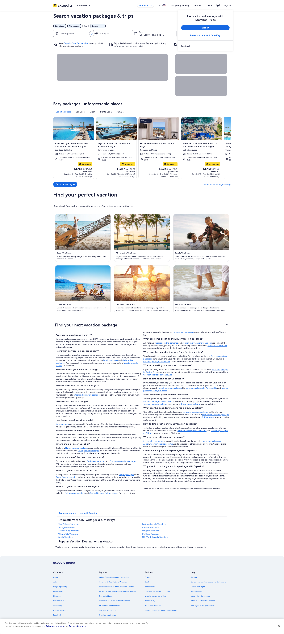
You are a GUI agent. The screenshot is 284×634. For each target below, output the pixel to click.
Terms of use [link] (150, 586)
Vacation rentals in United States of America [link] (116, 586)
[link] (205, 46)
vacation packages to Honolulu (157, 401)
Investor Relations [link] (60, 601)
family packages (110, 360)
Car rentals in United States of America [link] (114, 601)
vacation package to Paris (155, 404)
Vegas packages (126, 474)
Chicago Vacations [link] (66, 527)
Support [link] (194, 577)
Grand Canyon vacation (66, 477)
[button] (142, 325)
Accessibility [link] (150, 601)
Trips (209, 5)
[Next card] (227, 148)
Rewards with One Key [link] (108, 610)
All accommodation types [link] (109, 605)
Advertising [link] (57, 605)
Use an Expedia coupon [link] (200, 596)
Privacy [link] (148, 577)
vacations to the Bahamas (166, 343)
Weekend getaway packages (87, 394)
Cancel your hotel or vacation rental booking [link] (208, 582)
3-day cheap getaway (191, 404)
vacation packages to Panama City (201, 388)
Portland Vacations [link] (150, 534)
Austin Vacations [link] (65, 537)
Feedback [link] (57, 615)
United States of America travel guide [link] (114, 577)
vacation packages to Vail (161, 444)
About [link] (55, 577)
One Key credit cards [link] (107, 615)
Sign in (227, 5)
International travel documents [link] (203, 601)
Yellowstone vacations (75, 493)
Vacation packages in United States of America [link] (117, 591)
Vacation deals (62, 424)
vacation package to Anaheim (156, 361)
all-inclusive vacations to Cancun (197, 343)
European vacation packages (123, 461)
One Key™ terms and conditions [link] (157, 591)
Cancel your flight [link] (198, 586)
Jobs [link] (55, 582)
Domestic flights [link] (105, 596)
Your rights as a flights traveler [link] (202, 605)
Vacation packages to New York (192, 430)
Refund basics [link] (196, 591)
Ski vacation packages (153, 441)
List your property (180, 5)
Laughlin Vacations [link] (150, 530)
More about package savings (217, 184)
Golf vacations (207, 417)
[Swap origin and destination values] (92, 33)
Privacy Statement (55, 626)
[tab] (63, 112)
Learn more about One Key (205, 35)
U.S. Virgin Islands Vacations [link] (155, 537)
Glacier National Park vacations (103, 493)
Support (198, 5)
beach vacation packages (170, 388)
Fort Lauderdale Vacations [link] (154, 524)
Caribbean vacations (96, 461)
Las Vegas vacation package (195, 412)
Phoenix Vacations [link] (150, 527)
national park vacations (183, 332)
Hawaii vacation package (76, 448)
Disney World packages (88, 450)
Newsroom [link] (57, 596)
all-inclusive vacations (217, 345)
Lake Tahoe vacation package (215, 414)
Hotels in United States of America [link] (113, 582)
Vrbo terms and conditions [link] (155, 596)
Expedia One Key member (76, 43)
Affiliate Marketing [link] (60, 610)
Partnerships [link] (58, 591)
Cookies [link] (148, 582)
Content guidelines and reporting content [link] (162, 610)
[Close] (279, 626)
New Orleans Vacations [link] (68, 524)
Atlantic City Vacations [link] (68, 534)
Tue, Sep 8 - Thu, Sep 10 (151, 34)
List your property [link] (60, 586)
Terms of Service (77, 626)
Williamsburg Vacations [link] (68, 530)
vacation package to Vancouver (157, 374)
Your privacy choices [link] (153, 605)
